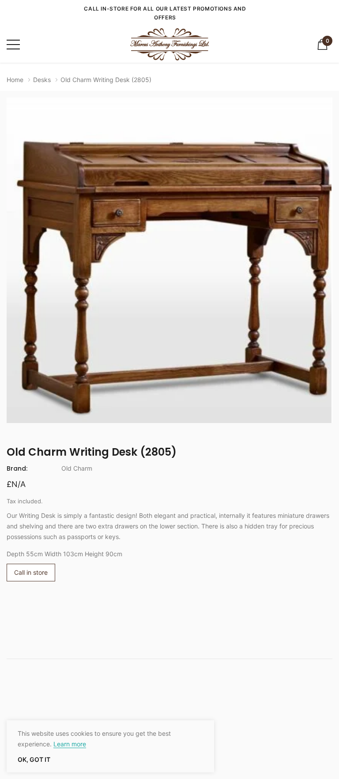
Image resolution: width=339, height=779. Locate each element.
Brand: (17, 468)
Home (15, 79)
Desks (42, 79)
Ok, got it (34, 760)
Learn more (69, 744)
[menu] (13, 44)
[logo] (169, 44)
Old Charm (76, 468)
